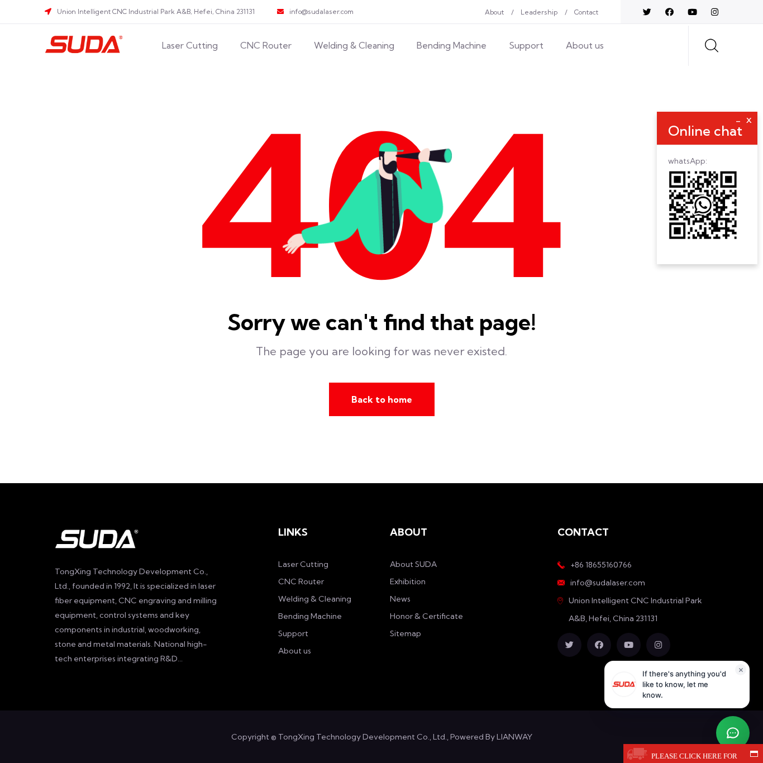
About (494, 12)
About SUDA (413, 564)
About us (585, 45)
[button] (733, 733)
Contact (586, 12)
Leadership (539, 12)
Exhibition (408, 581)
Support (526, 45)
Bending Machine (452, 45)
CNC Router (266, 45)
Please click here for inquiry (694, 757)
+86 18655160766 (601, 565)
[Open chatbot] (733, 733)
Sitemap (405, 633)
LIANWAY (514, 737)
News (400, 599)
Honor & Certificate (426, 616)
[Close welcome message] (740, 669)
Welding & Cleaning (354, 45)
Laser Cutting (190, 45)
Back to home (381, 399)
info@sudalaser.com (321, 11)
